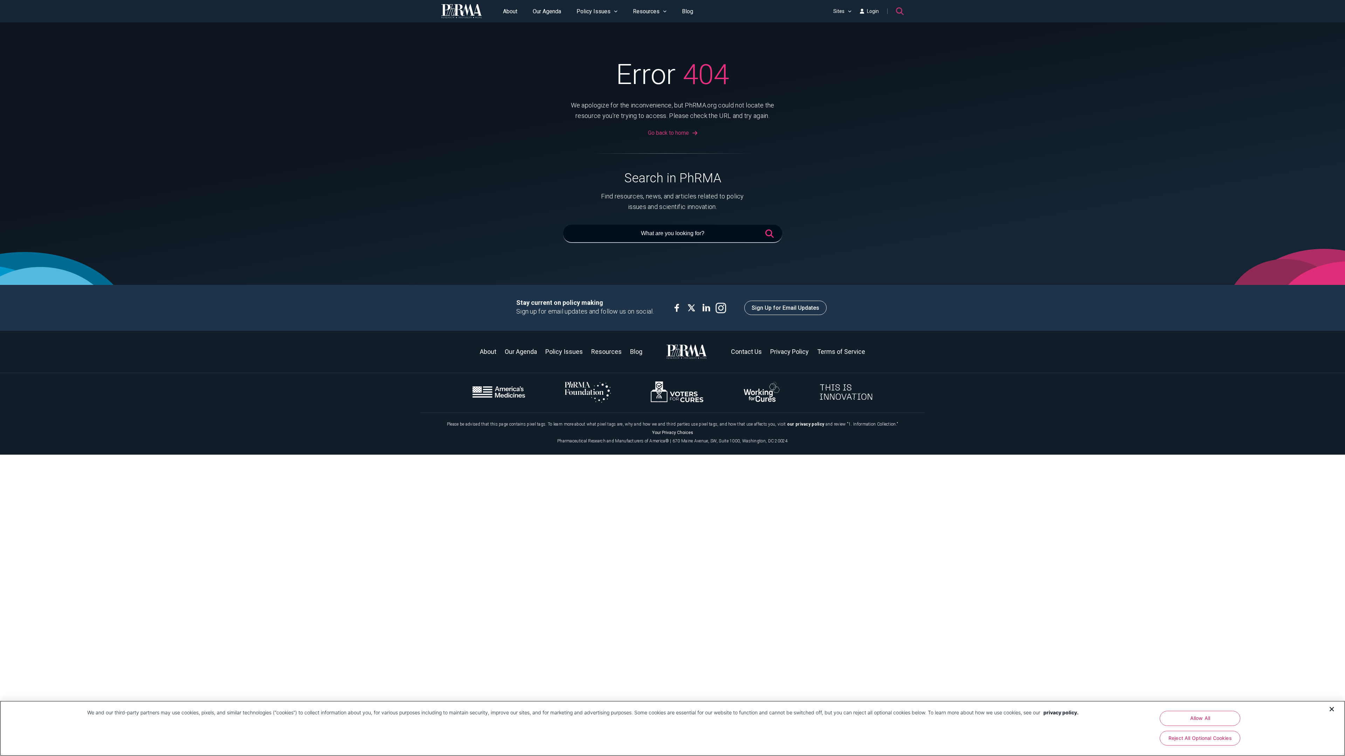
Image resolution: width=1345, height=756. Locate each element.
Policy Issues (594, 11)
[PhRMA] (461, 11)
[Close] (1332, 708)
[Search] (900, 11)
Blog (687, 11)
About (510, 11)
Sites (838, 11)
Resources (646, 11)
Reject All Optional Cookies (1200, 738)
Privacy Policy (789, 351)
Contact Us (746, 351)
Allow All (1200, 718)
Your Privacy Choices (672, 432)
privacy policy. (1060, 712)
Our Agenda (547, 11)
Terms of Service (841, 351)
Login (873, 11)
